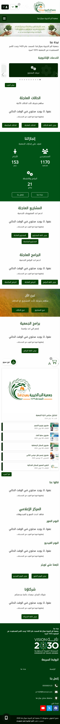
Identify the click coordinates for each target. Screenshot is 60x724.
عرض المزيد (10, 85)
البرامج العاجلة (30, 282)
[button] (5, 29)
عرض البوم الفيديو (20, 576)
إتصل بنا (20, 194)
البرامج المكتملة (10, 282)
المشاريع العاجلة (20, 235)
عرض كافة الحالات (49, 125)
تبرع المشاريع (40, 310)
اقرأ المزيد (6, 474)
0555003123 (47, 685)
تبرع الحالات (20, 310)
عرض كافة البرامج (49, 282)
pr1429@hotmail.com (44, 691)
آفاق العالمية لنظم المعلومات (25, 721)
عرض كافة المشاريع (40, 235)
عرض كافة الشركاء (30, 616)
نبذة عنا (40, 194)
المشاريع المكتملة (30, 241)
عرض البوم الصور (39, 576)
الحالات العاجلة (30, 125)
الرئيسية (52, 669)
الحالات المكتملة (10, 125)
